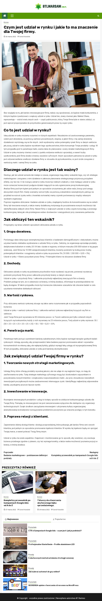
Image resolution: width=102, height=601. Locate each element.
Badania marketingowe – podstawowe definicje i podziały (26, 455)
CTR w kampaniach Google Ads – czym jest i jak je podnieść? (55, 531)
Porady (31, 555)
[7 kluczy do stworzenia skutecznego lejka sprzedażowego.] (51, 482)
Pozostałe (32, 527)
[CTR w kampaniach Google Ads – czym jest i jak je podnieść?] (15, 529)
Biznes (6, 22)
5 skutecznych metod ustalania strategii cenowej (51, 558)
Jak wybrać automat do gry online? (44, 572)
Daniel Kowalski (24, 37)
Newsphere (61, 598)
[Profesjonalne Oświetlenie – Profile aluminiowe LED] (15, 543)
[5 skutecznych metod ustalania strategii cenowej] (15, 557)
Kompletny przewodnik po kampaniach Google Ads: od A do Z (74, 455)
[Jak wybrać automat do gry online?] (15, 570)
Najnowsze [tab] (13, 519)
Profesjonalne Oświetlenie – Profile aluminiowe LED (51, 544)
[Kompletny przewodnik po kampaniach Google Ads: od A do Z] (17, 482)
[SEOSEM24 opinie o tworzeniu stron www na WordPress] (15, 584)
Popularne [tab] (60, 519)
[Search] (98, 15)
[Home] (4, 16)
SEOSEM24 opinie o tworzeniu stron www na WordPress (53, 585)
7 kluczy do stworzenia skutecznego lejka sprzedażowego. (49, 503)
